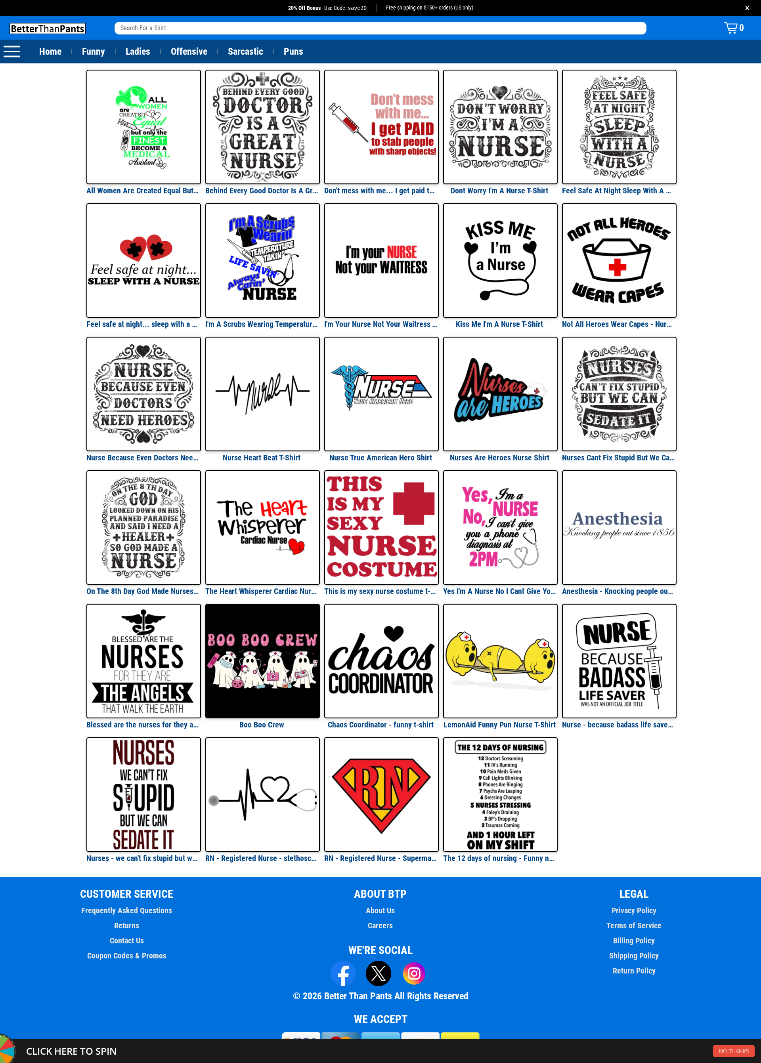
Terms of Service (634, 925)
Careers (380, 925)
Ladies (138, 51)
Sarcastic (245, 51)
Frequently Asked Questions (126, 910)
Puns (293, 51)
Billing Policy (634, 940)
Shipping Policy (634, 955)
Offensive (189, 51)
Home (50, 51)
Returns (126, 925)
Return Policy (634, 970)
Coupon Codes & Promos (126, 955)
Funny (93, 51)
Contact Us (127, 940)
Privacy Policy (634, 910)
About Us (380, 910)
